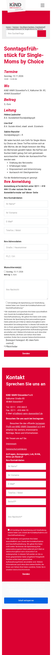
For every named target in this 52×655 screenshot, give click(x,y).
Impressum (11, 443)
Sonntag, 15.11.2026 (14, 272)
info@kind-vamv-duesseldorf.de (28, 413)
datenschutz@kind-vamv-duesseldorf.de (21, 552)
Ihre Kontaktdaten (13, 198)
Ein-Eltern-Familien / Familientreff (32, 27)
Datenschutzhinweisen (36, 337)
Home (8, 27)
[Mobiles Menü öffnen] (42, 5)
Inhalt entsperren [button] (26, 600)
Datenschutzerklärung (16, 449)
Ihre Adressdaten (12, 241)
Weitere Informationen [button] (26, 606)
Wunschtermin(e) (12, 267)
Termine (15, 27)
